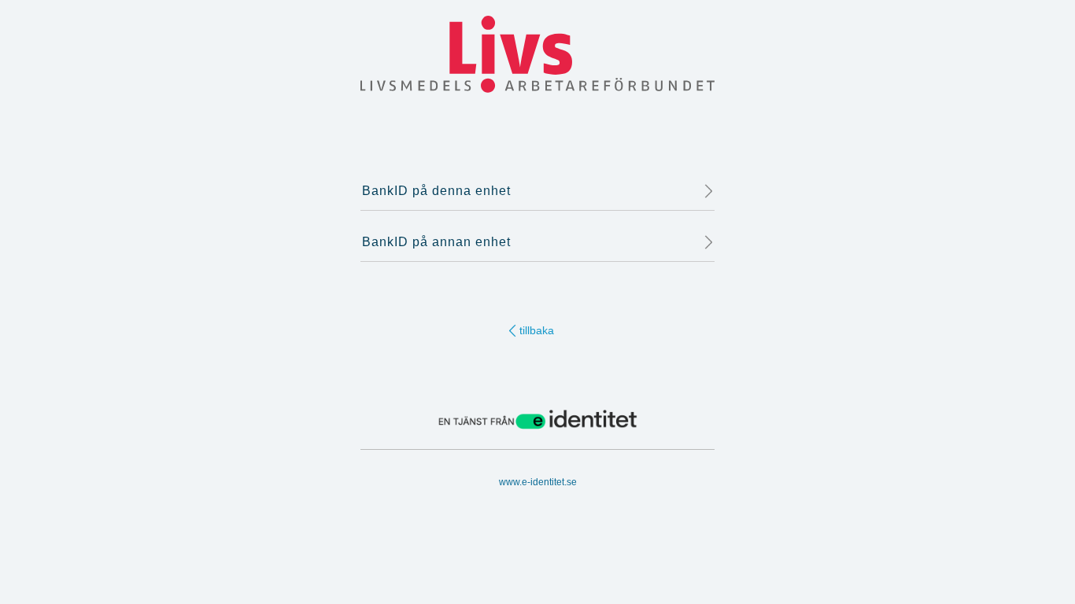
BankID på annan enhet (436, 242)
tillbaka (536, 330)
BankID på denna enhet (436, 190)
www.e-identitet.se (538, 482)
